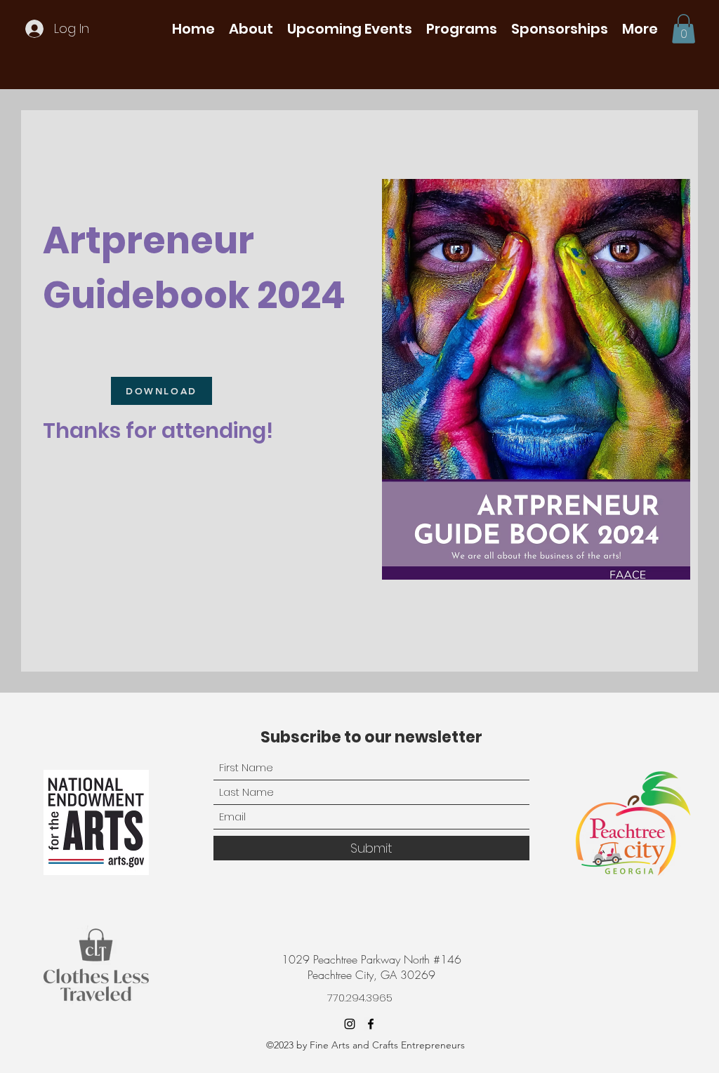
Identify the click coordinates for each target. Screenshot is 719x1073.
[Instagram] (350, 1024)
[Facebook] (371, 1024)
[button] (251, 28)
